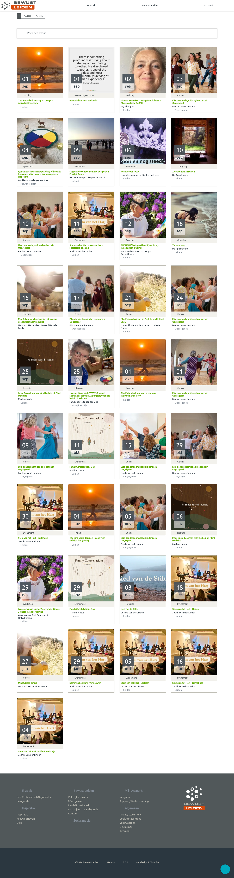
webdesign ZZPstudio (147, 862)
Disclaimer (126, 826)
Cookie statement (130, 818)
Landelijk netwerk (78, 805)
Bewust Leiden (150, 5)
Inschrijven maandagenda (83, 809)
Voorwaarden (128, 822)
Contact (72, 813)
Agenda (39, 15)
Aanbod (27, 15)
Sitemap (125, 831)
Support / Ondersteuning (134, 801)
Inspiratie (22, 814)
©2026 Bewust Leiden (86, 862)
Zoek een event (36, 33)
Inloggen (125, 797)
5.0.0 (125, 862)
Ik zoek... (92, 5)
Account (208, 5)
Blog (19, 822)
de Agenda (23, 801)
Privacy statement (130, 814)
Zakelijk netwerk (78, 797)
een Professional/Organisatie (34, 797)
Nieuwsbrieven (26, 818)
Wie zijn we (75, 801)
